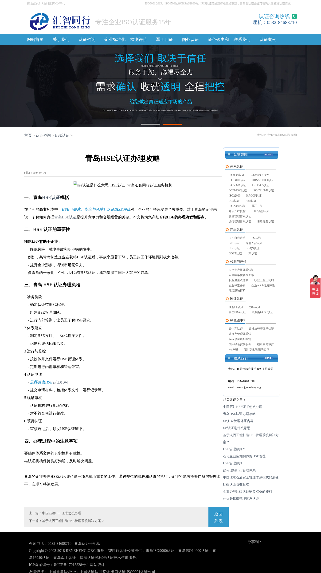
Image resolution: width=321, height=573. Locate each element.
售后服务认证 (265, 221)
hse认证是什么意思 (236, 428)
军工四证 (164, 39)
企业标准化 (114, 39)
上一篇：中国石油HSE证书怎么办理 (55, 513)
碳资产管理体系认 (240, 334)
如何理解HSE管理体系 (239, 470)
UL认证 (252, 253)
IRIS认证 (234, 200)
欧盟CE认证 (236, 307)
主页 (28, 135)
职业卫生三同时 (264, 280)
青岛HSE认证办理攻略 (239, 414)
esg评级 (233, 349)
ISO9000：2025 (260, 175)
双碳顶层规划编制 (240, 339)
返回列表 (218, 517)
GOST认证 (235, 253)
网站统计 (97, 565)
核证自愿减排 (265, 344)
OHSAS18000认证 (263, 180)
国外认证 (190, 39)
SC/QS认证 (252, 248)
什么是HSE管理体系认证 (241, 498)
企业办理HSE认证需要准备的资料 (247, 491)
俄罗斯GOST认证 (262, 312)
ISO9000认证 (237, 175)
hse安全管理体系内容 (238, 421)
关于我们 (61, 39)
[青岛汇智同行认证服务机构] (59, 20)
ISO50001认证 (237, 185)
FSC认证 (256, 238)
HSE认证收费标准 (236, 484)
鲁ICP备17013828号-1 (71, 565)
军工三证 (257, 206)
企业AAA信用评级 (263, 285)
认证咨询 (86, 39)
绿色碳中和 (218, 39)
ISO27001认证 (237, 206)
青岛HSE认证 (65, 217)
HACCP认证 (254, 195)
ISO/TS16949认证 (263, 190)
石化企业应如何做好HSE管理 (244, 456)
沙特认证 (255, 307)
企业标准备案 (237, 285)
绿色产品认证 (254, 243)
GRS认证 (234, 243)
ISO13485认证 (260, 185)
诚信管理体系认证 (240, 221)
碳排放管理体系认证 (261, 328)
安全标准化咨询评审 (241, 275)
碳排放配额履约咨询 (256, 349)
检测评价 (138, 39)
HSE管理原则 (233, 463)
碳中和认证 (236, 328)
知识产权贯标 (237, 211)
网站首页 (35, 39)
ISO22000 (234, 195)
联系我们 (242, 39)
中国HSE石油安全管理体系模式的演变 (251, 477)
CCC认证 (234, 248)
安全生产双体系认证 (241, 270)
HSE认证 (62, 135)
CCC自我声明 (237, 238)
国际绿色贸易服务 (240, 344)
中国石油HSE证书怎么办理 (242, 407)
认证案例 (267, 39)
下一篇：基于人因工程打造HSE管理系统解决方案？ (66, 521)
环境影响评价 (237, 290)
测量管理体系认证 (240, 216)
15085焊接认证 (260, 211)
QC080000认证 (238, 190)
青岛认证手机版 (87, 543)
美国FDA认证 (237, 312)
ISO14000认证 (237, 180)
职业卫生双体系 (238, 280)
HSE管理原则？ (234, 449)
